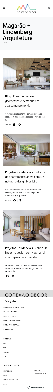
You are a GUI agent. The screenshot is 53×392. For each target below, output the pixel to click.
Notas (5, 343)
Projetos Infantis (9, 316)
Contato (6, 375)
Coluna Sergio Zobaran (12, 320)
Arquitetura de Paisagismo (13, 307)
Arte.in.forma (8, 329)
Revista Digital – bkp (10, 380)
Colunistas (7, 339)
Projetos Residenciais (11, 312)
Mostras (6, 352)
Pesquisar (39, 373)
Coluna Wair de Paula (11, 325)
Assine (5, 384)
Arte (4, 356)
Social (5, 348)
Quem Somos (7, 371)
